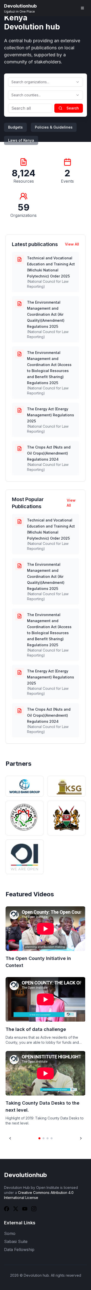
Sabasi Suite (16, 1241)
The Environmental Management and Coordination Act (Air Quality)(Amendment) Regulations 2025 (45, 314)
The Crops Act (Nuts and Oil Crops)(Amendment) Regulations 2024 (49, 453)
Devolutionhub (25, 1175)
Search (72, 108)
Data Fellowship (19, 1249)
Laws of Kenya (21, 140)
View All (72, 244)
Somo (9, 1233)
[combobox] (45, 82)
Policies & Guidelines (54, 127)
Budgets (15, 127)
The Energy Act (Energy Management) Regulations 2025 (50, 415)
